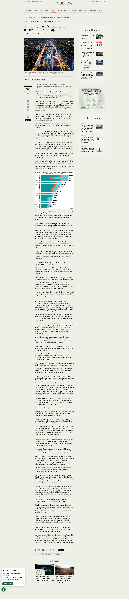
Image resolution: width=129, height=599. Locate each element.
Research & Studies (90, 10)
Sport (80, 10)
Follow (28, 120)
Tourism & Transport (77, 14)
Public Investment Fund (45, 554)
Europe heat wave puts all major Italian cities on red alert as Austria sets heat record (87, 55)
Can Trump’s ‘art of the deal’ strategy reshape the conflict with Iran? (87, 149)
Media (60, 10)
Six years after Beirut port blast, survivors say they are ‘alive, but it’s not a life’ (87, 140)
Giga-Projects (50, 14)
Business (53, 10)
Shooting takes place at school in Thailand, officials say (87, 36)
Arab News (28, 1)
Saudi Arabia (29, 10)
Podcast (100, 10)
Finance (41, 14)
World (47, 10)
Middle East (39, 10)
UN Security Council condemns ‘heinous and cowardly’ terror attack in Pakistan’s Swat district (58, 17)
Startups (66, 14)
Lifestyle (67, 10)
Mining (59, 14)
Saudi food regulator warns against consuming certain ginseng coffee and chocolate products (87, 45)
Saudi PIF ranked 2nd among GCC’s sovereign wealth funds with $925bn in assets (44, 579)
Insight (27, 14)
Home (25, 21)
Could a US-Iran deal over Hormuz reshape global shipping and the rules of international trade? (87, 128)
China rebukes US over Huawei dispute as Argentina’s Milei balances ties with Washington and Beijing (87, 64)
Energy (34, 14)
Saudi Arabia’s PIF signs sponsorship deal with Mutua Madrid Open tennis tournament (64, 579)
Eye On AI (88, 14)
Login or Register (8, 583)
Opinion (74, 10)
